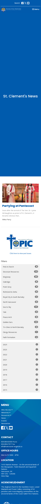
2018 (20, 374)
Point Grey (20, 287)
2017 (20, 380)
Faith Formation (20, 337)
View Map (5, 476)
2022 (20, 354)
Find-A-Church (20, 266)
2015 (20, 390)
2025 (20, 344)
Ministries (5, 412)
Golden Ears (20, 322)
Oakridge (20, 282)
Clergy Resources (20, 332)
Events (4, 421)
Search (17, 3)
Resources (5, 415)
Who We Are (6, 410)
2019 (20, 369)
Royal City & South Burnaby (20, 297)
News (3, 418)
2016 (20, 385)
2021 (20, 359)
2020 (20, 364)
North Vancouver (20, 302)
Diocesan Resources (20, 271)
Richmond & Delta (20, 292)
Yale (20, 312)
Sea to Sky (20, 307)
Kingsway (20, 277)
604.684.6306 (6, 441)
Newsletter (5, 423)
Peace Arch (20, 317)
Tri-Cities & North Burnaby (20, 327)
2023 (20, 349)
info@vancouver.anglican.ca (11, 446)
